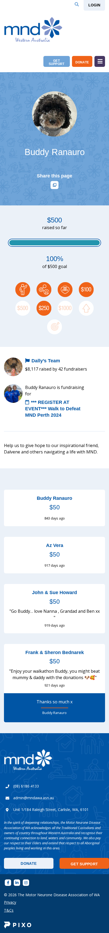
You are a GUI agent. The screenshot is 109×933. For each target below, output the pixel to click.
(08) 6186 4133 (26, 786)
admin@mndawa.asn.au (33, 797)
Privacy (10, 902)
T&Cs (8, 910)
